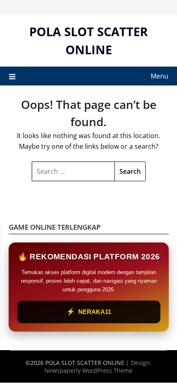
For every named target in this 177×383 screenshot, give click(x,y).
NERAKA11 (88, 312)
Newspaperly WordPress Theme (88, 370)
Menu (159, 76)
